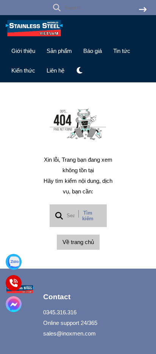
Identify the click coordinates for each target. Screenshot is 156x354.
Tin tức (121, 51)
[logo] (34, 38)
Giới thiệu (23, 51)
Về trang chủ (78, 242)
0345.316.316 (59, 312)
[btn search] (142, 10)
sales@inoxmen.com (69, 333)
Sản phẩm (59, 51)
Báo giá (92, 51)
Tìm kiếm (88, 215)
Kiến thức (23, 70)
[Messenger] (14, 304)
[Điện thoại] (14, 283)
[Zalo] (14, 262)
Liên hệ (55, 70)
